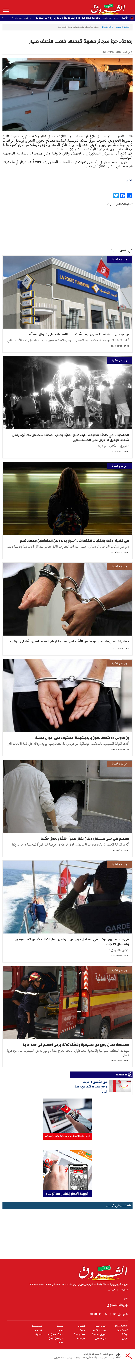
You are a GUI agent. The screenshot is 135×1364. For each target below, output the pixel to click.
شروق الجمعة (99, 1334)
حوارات (59, 1330)
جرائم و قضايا (107, 27)
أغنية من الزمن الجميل (56, 1340)
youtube (96, 1314)
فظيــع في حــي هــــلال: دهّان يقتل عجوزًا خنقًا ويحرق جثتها (85, 838)
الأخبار (125, 17)
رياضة (125, 1334)
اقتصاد (81, 1326)
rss (106, 1314)
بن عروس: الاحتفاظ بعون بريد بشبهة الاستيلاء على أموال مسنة (82, 738)
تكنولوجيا (37, 1326)
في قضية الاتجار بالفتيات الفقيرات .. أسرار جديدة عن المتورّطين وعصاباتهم (74, 541)
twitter (115, 1314)
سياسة (81, 1338)
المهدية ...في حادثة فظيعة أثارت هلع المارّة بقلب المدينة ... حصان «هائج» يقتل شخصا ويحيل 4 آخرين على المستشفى (70, 437)
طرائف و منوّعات (55, 1334)
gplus (100, 1314)
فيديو (125, 1338)
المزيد (6, 10)
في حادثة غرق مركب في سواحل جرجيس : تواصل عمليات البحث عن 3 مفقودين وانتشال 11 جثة (71, 941)
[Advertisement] (67, 1233)
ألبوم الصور (100, 1326)
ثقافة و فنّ (122, 1330)
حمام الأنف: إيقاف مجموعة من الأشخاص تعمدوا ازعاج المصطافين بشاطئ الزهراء (69, 641)
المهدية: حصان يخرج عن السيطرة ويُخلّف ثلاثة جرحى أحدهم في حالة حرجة (76, 1045)
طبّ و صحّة (79, 1334)
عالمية (38, 1334)
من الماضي (100, 1338)
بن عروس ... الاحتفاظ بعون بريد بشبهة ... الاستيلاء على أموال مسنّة (79, 334)
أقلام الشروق (121, 1326)
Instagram (91, 1314)
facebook (110, 1314)
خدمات (38, 1330)
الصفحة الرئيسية (123, 27)
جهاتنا (82, 1330)
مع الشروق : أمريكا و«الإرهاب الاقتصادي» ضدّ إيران (91, 1086)
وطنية (60, 1326)
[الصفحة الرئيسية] (108, 7)
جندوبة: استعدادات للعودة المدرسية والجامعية (37, 18)
